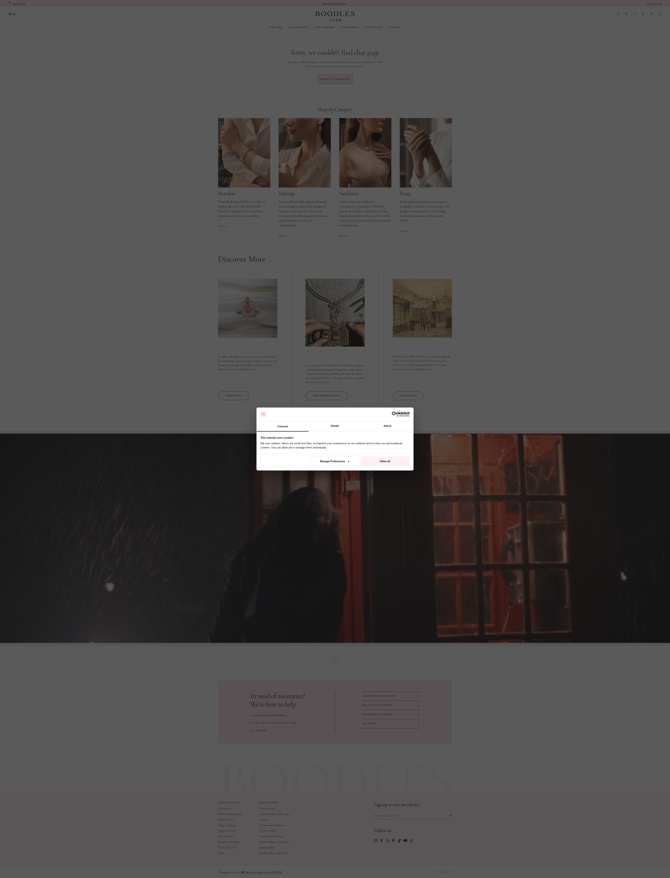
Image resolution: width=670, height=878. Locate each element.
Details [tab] (335, 425)
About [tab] (387, 425)
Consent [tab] (282, 426)
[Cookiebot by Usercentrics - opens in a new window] (394, 414)
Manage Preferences (332, 461)
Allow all (385, 461)
